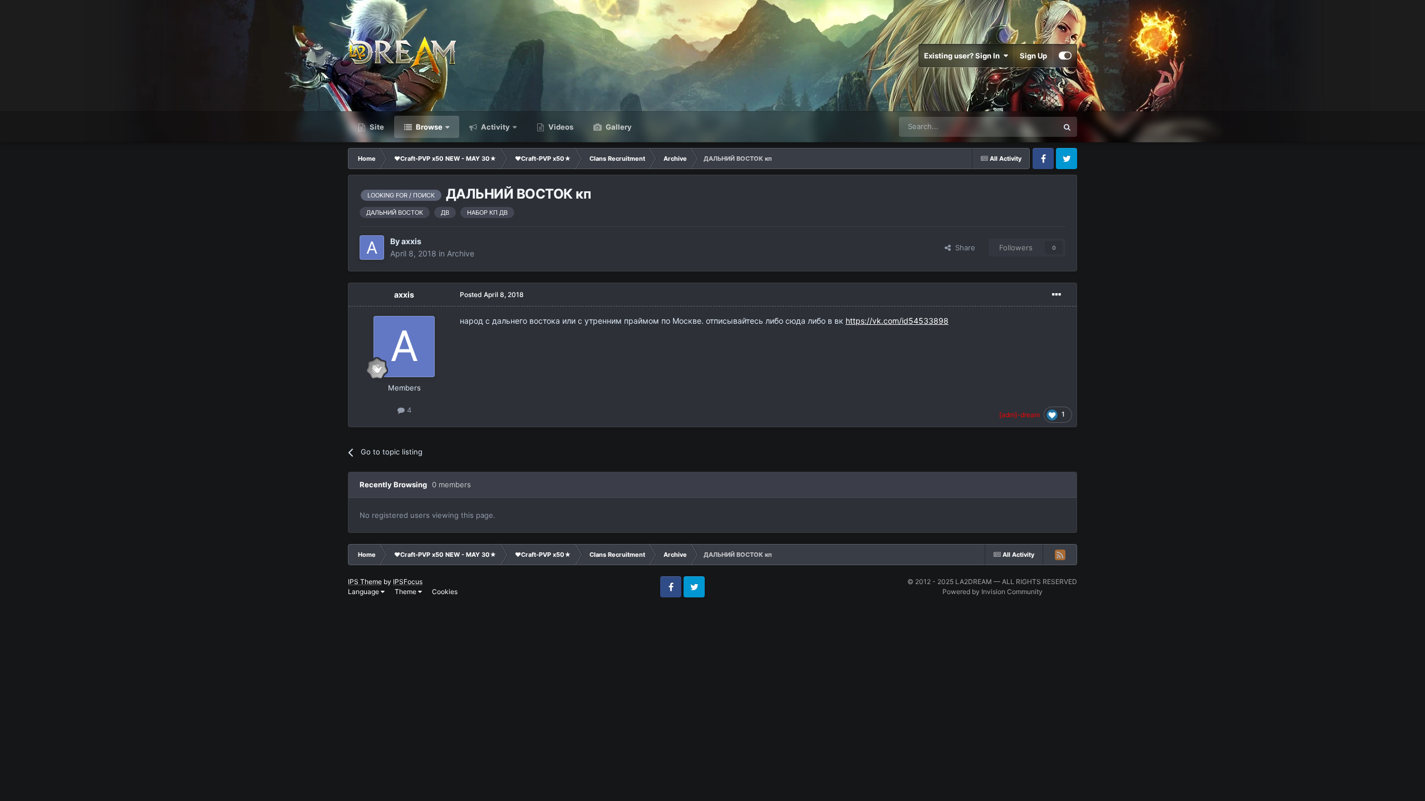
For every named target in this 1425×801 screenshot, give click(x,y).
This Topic (1026, 126)
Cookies (445, 591)
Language (364, 591)
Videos (560, 126)
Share (963, 247)
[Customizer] (1065, 55)
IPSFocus (407, 581)
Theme (406, 591)
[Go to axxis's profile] (372, 247)
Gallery (618, 126)
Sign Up (1033, 55)
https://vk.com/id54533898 (897, 320)
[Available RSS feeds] (1060, 554)
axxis (411, 241)
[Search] (1067, 127)
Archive (460, 253)
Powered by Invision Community (992, 591)
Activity (494, 126)
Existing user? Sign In (963, 55)
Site (376, 126)
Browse (428, 126)
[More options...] (1056, 294)
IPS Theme (365, 581)
